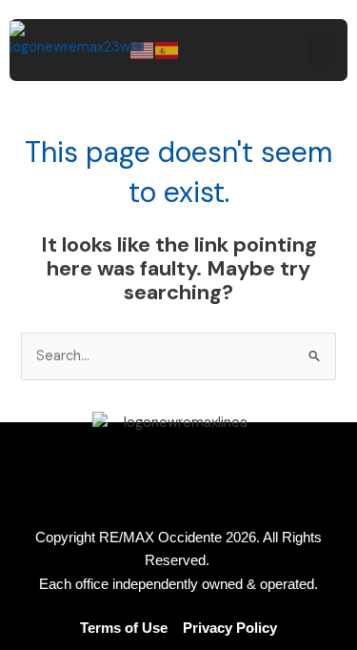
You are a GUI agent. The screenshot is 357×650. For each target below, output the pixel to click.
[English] (142, 49)
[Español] (167, 49)
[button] (320, 50)
